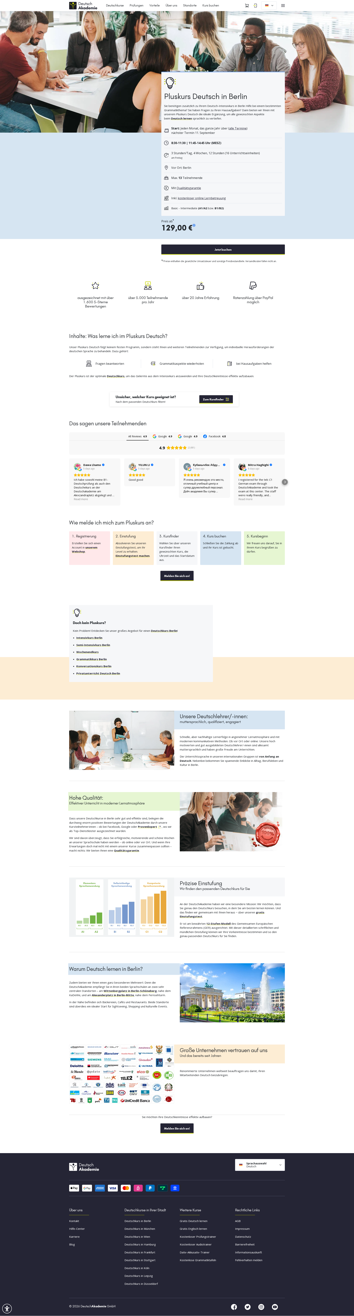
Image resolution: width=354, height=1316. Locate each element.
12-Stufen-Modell (218, 923)
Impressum (242, 1229)
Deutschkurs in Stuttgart (139, 1260)
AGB (238, 1221)
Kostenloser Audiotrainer (196, 1244)
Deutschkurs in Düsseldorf (141, 1284)
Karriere (74, 1236)
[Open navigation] (283, 5)
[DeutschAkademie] (84, 5)
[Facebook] (234, 1307)
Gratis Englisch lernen (193, 1229)
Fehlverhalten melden (248, 1260)
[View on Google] (77, 466)
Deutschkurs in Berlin (137, 1221)
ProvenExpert (147, 826)
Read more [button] (81, 499)
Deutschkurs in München (139, 1229)
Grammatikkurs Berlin (91, 659)
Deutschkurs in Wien (137, 1236)
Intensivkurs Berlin (89, 638)
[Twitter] (248, 1307)
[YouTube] (275, 1307)
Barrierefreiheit (245, 1244)
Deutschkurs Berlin (164, 631)
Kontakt (74, 1221)
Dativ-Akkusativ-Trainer (195, 1252)
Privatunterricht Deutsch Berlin (98, 673)
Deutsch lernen (181, 118)
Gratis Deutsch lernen (193, 1221)
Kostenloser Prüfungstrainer (198, 1236)
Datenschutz (243, 1236)
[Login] (255, 5)
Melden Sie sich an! (177, 576)
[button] (69, 482)
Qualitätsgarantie (189, 188)
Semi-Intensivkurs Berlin (93, 645)
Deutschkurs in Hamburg (140, 1244)
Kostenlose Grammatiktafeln (198, 1260)
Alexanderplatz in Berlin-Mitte (113, 995)
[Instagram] (261, 1307)
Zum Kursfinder (213, 399)
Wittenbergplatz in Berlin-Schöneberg (130, 991)
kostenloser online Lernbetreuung (202, 198)
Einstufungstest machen (133, 556)
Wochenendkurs (87, 652)
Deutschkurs (115, 376)
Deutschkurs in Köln (136, 1268)
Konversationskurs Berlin (93, 666)
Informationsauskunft (248, 1252)
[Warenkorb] (247, 5)
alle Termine (238, 128)
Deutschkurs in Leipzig (138, 1276)
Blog (72, 1244)
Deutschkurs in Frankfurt (139, 1252)
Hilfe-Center (77, 1229)
